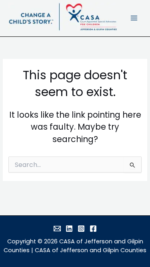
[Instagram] (81, 228)
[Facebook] (93, 228)
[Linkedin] (69, 228)
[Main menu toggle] (134, 18)
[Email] (57, 228)
